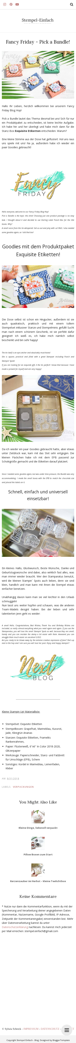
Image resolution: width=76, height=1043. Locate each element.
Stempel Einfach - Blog (28, 1040)
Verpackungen (23, 786)
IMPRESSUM (31, 1029)
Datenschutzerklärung (15, 927)
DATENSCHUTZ (50, 1029)
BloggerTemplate (61, 1040)
